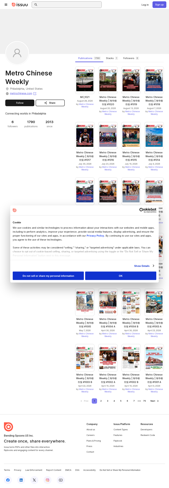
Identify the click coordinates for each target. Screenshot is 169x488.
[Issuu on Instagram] (47, 480)
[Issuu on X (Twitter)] (34, 480)
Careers (90, 435)
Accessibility (89, 470)
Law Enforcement (33, 470)
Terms (7, 470)
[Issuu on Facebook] (8, 480)
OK (121, 275)
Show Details (142, 265)
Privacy (17, 470)
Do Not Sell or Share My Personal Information (120, 470)
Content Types (121, 429)
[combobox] (69, 4)
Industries (118, 446)
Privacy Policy (95, 235)
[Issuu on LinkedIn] (21, 480)
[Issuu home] (20, 4)
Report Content (53, 470)
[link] (145, 4)
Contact (90, 452)
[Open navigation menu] (6, 4)
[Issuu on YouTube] (61, 480)
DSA (77, 470)
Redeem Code (148, 435)
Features (118, 435)
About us (90, 429)
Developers (146, 429)
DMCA (68, 470)
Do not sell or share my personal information (48, 275)
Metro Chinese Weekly (86, 105)
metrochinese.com (23, 93)
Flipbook (118, 441)
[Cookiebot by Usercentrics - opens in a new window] (141, 210)
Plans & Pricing (93, 441)
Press (89, 446)
